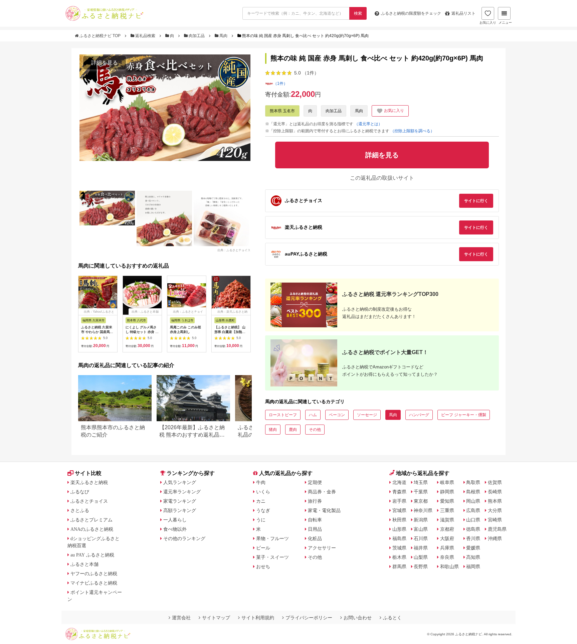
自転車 (315, 519)
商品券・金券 (322, 491)
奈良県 (447, 557)
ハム (313, 415)
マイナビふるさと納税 (93, 583)
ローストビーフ (283, 415)
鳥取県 (473, 482)
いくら (263, 491)
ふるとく (392, 617)
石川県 (421, 538)
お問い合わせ (358, 617)
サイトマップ (216, 617)
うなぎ (263, 510)
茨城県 (399, 547)
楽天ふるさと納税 (89, 482)
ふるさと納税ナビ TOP (100, 35)
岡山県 (473, 501)
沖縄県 (495, 538)
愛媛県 (473, 547)
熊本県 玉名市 (282, 111)
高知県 (473, 557)
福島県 (399, 538)
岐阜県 (447, 482)
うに (260, 519)
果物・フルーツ (272, 538)
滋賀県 (447, 519)
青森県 (399, 491)
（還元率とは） (368, 124)
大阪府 (447, 538)
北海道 (399, 482)
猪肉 (273, 429)
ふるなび (79, 491)
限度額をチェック (411, 13)
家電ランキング (179, 501)
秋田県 (399, 519)
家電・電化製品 (324, 510)
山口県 (473, 519)
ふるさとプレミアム (91, 519)
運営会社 (181, 617)
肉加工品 (197, 35)
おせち (263, 566)
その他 (315, 429)
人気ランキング (179, 482)
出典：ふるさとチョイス (233, 250)
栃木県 (399, 557)
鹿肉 (293, 429)
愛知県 (447, 501)
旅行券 (315, 501)
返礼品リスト (463, 13)
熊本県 (495, 501)
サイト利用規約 (257, 617)
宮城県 (399, 510)
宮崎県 (495, 519)
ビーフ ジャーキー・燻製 (463, 415)
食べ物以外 (175, 529)
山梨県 (421, 557)
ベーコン (337, 415)
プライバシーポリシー (308, 617)
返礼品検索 (145, 35)
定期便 (315, 482)
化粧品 (315, 538)
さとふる (79, 510)
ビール (263, 547)
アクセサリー (322, 547)
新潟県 (421, 519)
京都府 (447, 529)
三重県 (447, 510)
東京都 (421, 501)
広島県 (473, 510)
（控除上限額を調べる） (412, 131)
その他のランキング (184, 538)
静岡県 (447, 491)
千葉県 (421, 491)
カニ (260, 501)
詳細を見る (104, 62)
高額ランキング (179, 510)
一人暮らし (175, 519)
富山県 (421, 529)
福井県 (421, 547)
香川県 (473, 538)
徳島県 (473, 529)
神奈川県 (423, 510)
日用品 (315, 529)
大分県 (495, 510)
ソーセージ (367, 415)
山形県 (399, 529)
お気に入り (487, 22)
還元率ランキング (182, 491)
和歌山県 (449, 566)
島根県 (473, 491)
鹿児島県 (497, 529)
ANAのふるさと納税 (91, 529)
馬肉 (223, 35)
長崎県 (495, 491)
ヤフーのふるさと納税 (93, 573)
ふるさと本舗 (84, 564)
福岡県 (473, 566)
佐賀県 (495, 482)
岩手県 (399, 501)
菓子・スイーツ (272, 557)
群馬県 (399, 566)
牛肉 (260, 482)
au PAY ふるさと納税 (92, 554)
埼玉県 (421, 482)
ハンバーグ (419, 415)
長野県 (421, 566)
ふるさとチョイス (89, 501)
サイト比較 (88, 473)
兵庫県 (447, 547)
